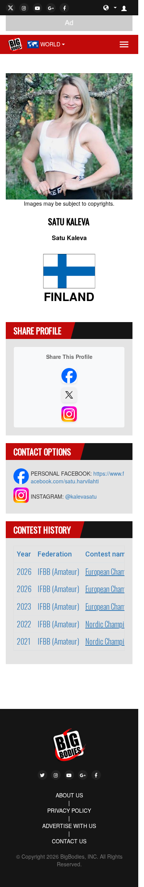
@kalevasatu (81, 496)
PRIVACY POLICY (69, 810)
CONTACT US (69, 841)
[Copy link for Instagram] (69, 414)
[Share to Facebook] (69, 375)
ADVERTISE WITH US (69, 826)
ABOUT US (69, 795)
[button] (127, 7)
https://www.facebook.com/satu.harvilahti (77, 477)
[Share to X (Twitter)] (69, 395)
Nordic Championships (114, 624)
